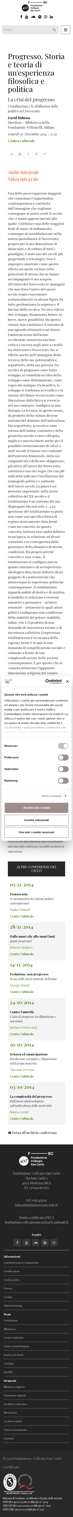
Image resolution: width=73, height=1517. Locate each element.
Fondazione (10, 1320)
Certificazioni (11, 1271)
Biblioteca (10, 1329)
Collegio (9, 1363)
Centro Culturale (14, 1337)
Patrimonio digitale (15, 1395)
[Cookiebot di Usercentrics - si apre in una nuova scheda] (46, 681)
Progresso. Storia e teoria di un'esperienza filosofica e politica (36, 72)
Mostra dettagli (52, 795)
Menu (7, 1314)
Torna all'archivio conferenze (34, 1132)
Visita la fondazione (15, 1430)
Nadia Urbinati (20, 910)
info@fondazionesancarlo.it (36, 1205)
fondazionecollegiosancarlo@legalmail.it (36, 1222)
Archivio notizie (13, 1421)
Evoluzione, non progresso (29, 974)
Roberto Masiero (21, 947)
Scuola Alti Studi (13, 1355)
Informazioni (12, 1256)
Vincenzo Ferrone (22, 1070)
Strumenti (10, 1381)
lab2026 (8, 1372)
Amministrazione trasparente (21, 1262)
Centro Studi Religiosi (16, 1346)
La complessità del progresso (31, 1096)
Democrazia (19, 894)
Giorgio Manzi (19, 985)
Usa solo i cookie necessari (36, 832)
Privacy (8, 1288)
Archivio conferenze (15, 1404)
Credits (8, 1297)
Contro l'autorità (22, 1012)
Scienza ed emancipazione (29, 1054)
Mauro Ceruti (19, 1112)
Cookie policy (12, 1280)
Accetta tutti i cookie (36, 807)
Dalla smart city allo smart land (32, 936)
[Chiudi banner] (67, 681)
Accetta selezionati (36, 820)
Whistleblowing (13, 1305)
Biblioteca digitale (14, 1387)
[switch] (63, 757)
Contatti (9, 1438)
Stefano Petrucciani (23, 1027)
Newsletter (10, 1412)
